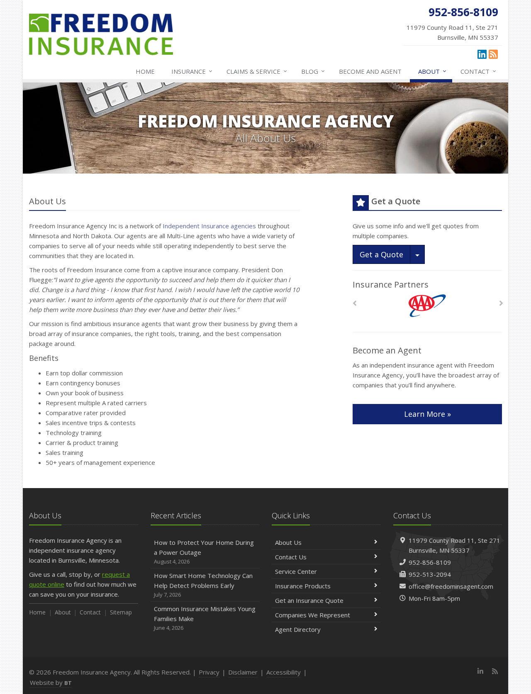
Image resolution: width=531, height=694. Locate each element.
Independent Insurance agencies (209, 226)
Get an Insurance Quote (309, 600)
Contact (478, 71)
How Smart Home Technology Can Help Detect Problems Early (203, 584)
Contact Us (291, 557)
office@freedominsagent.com (451, 586)
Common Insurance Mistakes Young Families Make (205, 618)
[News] (493, 54)
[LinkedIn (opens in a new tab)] (482, 54)
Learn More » (427, 414)
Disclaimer (243, 672)
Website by (51, 682)
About (432, 71)
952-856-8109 (430, 562)
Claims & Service (257, 71)
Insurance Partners (391, 284)
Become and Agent (370, 71)
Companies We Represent (312, 615)
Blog (313, 71)
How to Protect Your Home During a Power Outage (204, 551)
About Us (288, 542)
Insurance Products (303, 586)
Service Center (296, 571)
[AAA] (427, 305)
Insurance (191, 71)
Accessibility (283, 672)
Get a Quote (381, 254)
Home (145, 71)
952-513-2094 (430, 574)
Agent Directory (298, 629)
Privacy (209, 672)
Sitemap (121, 612)
